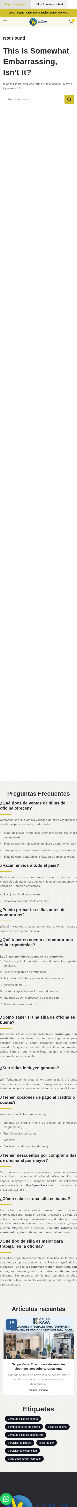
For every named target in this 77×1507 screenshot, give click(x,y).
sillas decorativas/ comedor (24, 1458)
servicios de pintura (19, 1442)
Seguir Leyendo (38, 1390)
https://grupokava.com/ (39, 1185)
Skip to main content (49, 4)
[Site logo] (38, 21)
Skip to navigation (15, 4)
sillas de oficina (57, 1426)
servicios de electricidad (22, 1450)
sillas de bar (46, 1442)
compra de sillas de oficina (24, 1426)
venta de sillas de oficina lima (25, 1434)
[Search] (69, 99)
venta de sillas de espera (23, 1418)
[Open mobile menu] (5, 22)
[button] (6, 1499)
